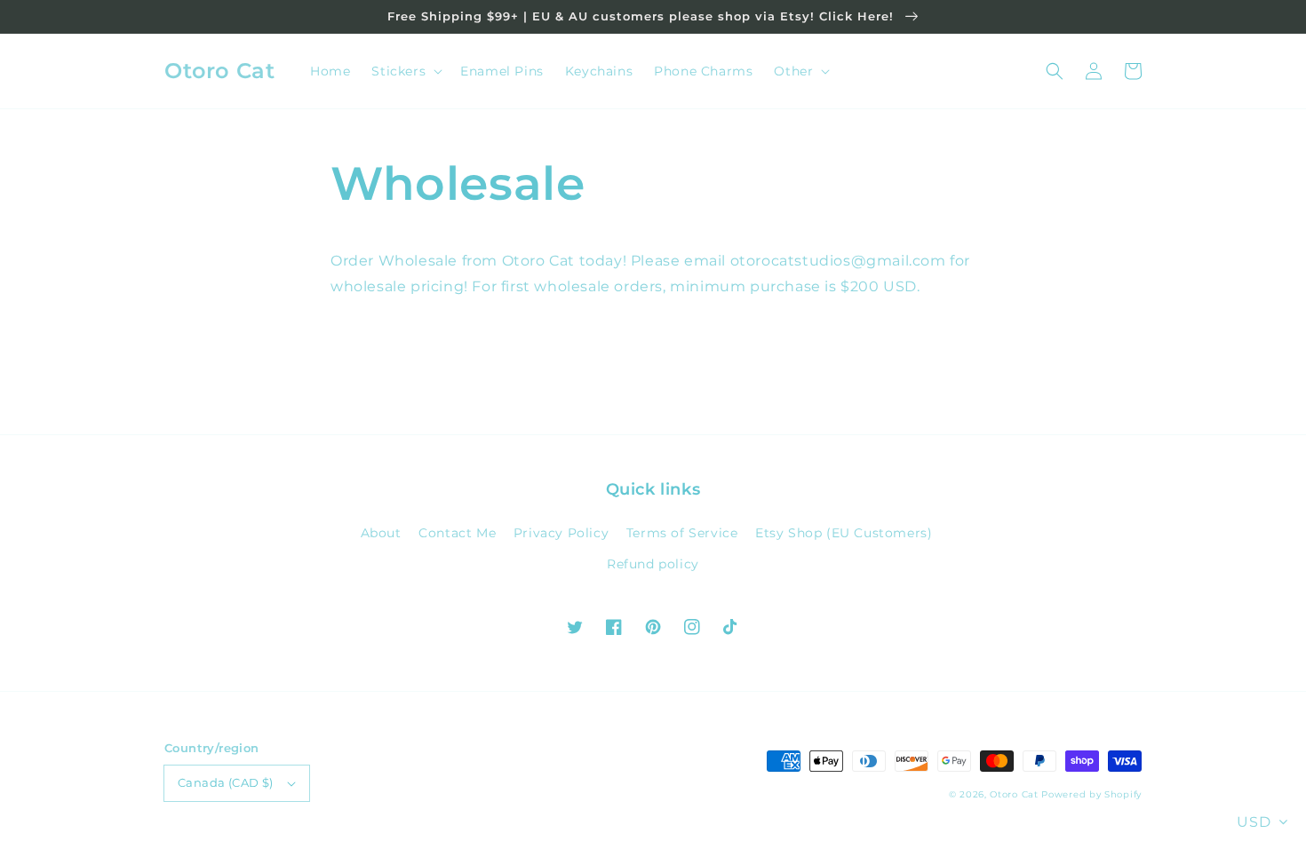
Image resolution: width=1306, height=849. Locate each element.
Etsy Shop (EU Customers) (843, 533)
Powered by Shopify (1091, 794)
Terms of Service (682, 533)
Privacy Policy (561, 533)
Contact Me (457, 533)
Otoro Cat (1014, 794)
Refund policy (653, 564)
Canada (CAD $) (226, 782)
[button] (1054, 71)
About (381, 533)
